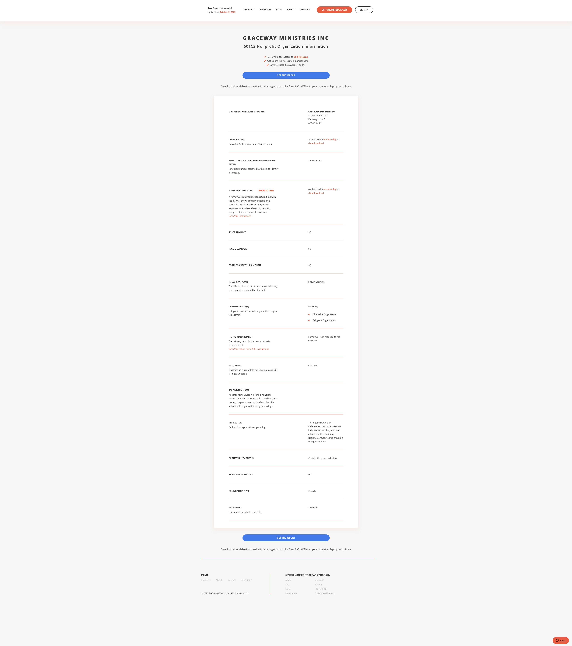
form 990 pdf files (298, 86)
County (318, 584)
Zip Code (319, 579)
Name (288, 579)
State (287, 588)
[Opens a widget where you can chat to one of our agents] (560, 641)
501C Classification (324, 593)
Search (248, 9)
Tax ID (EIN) (320, 588)
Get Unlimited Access (334, 9)
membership (329, 139)
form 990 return (237, 348)
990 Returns (301, 56)
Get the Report (286, 75)
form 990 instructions (240, 215)
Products (265, 9)
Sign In (364, 9)
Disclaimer (246, 579)
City (287, 584)
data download (316, 143)
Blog (279, 9)
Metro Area (291, 593)
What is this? (266, 190)
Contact (305, 9)
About (291, 9)
